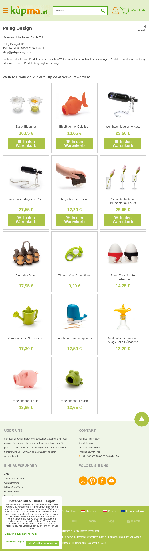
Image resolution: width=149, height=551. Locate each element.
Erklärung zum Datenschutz (85, 543)
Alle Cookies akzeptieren (42, 543)
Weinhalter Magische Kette (123, 126)
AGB (6, 474)
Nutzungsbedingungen (118, 537)
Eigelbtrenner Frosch (74, 400)
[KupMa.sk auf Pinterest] (92, 484)
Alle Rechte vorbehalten (88, 531)
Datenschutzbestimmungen (90, 537)
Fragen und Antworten (89, 452)
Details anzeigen (14, 541)
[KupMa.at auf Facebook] (102, 484)
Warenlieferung (11, 483)
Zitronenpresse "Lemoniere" (26, 338)
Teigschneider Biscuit (74, 199)
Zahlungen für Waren (14, 478)
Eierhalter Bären (26, 275)
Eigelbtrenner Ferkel (26, 400)
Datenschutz (10, 496)
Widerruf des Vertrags (14, 487)
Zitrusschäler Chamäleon (74, 275)
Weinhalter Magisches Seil (26, 199)
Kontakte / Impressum (89, 439)
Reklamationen (11, 491)
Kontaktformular (86, 443)
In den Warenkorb (26, 143)
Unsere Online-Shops (89, 447)
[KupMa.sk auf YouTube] (111, 484)
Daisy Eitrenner (26, 126)
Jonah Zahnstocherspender (74, 338)
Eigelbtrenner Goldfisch (74, 126)
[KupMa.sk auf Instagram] (83, 484)
